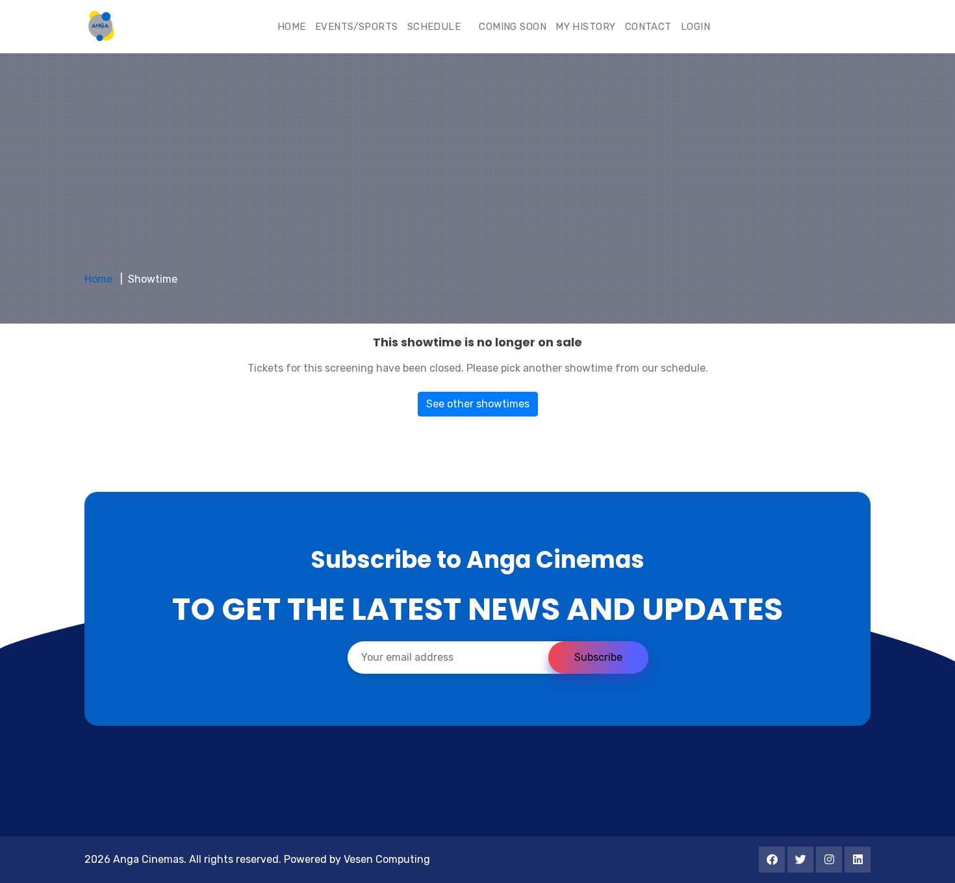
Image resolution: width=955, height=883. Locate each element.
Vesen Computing (387, 859)
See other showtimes (477, 404)
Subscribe (598, 657)
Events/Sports (356, 26)
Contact (648, 26)
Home (291, 26)
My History (585, 26)
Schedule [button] (435, 26)
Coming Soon (512, 26)
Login (695, 26)
